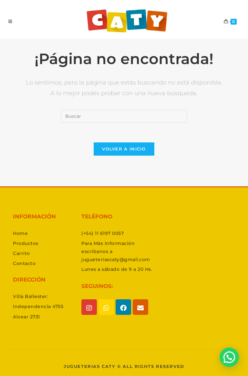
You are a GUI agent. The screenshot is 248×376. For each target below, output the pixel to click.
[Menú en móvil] (10, 21)
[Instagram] (89, 307)
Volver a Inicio (124, 148)
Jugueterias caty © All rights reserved (124, 366)
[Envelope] (140, 307)
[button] (229, 357)
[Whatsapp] (106, 307)
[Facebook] (123, 307)
